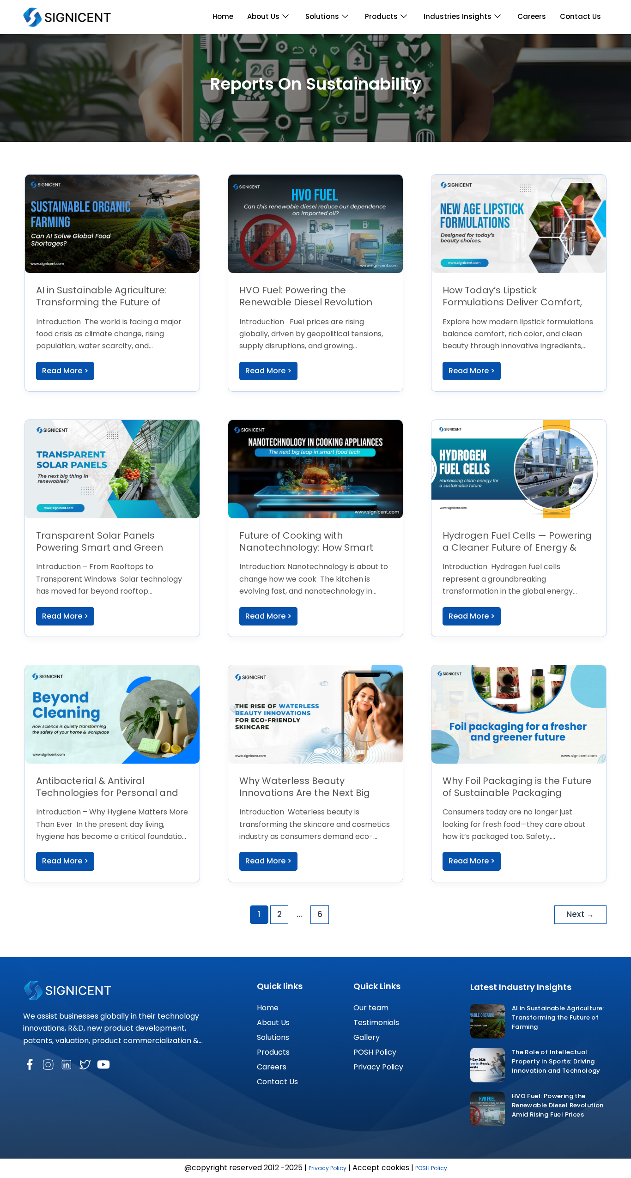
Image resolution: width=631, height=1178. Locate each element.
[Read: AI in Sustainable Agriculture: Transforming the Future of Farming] (112, 223)
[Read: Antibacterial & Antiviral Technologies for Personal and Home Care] (112, 714)
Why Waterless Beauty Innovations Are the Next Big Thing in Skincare (304, 792)
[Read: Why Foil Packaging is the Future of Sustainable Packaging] (518, 714)
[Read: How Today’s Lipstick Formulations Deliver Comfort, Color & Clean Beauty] (518, 223)
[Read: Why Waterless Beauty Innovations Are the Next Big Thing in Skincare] (315, 714)
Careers (531, 16)
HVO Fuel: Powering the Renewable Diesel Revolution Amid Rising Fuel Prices (305, 302)
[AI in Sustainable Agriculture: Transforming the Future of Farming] (487, 1021)
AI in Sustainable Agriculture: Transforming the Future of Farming (101, 302)
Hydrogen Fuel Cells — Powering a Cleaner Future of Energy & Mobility (517, 547)
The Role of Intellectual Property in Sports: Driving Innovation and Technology (556, 1061)
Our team (370, 1007)
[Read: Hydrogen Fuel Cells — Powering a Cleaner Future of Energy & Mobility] (518, 468)
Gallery (366, 1037)
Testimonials (376, 1022)
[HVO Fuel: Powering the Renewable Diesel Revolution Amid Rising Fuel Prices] (487, 1109)
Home (222, 16)
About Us (263, 16)
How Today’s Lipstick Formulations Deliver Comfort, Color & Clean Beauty (512, 302)
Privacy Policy (378, 1067)
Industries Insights (457, 16)
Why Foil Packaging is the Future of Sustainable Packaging (517, 786)
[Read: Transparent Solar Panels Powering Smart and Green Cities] (112, 468)
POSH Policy (374, 1052)
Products (381, 16)
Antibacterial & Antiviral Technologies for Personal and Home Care (107, 792)
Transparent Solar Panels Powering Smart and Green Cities (99, 547)
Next (580, 914)
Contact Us (580, 16)
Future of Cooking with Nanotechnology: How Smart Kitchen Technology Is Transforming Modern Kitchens (312, 553)
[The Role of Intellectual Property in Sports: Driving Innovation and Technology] (487, 1065)
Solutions (322, 16)
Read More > (65, 370)
